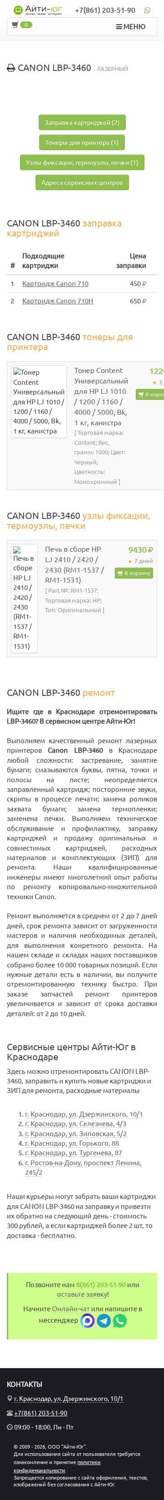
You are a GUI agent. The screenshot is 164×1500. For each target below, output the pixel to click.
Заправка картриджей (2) (82, 122)
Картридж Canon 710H (57, 301)
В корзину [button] (136, 573)
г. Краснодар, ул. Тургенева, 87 (73, 1153)
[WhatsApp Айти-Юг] (147, 10)
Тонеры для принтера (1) (82, 142)
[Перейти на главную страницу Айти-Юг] (38, 10)
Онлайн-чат (71, 1309)
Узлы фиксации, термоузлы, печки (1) (82, 162)
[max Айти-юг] (87, 1320)
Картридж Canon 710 (55, 283)
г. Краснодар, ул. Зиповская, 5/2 (76, 1134)
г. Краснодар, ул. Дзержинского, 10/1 (84, 1114)
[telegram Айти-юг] (104, 1320)
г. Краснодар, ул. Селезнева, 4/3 (75, 1124)
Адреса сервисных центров (82, 182)
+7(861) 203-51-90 (105, 10)
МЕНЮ (133, 26)
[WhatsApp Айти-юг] (120, 1320)
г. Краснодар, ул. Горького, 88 (72, 1143)
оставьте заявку (82, 1294)
